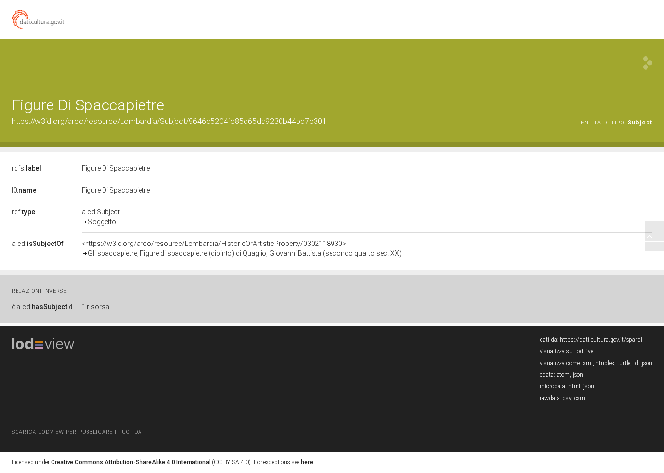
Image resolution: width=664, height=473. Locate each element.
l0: (24, 190)
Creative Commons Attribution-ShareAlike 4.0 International (130, 462)
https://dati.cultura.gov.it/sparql (601, 339)
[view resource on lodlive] (647, 63)
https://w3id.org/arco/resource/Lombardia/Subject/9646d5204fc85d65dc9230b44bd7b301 (169, 121)
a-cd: (38, 243)
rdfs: (26, 168)
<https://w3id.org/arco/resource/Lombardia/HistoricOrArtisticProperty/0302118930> (242, 248)
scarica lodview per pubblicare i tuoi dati (79, 432)
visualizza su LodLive (566, 351)
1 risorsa (95, 307)
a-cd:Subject (101, 217)
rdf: (23, 212)
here (307, 462)
